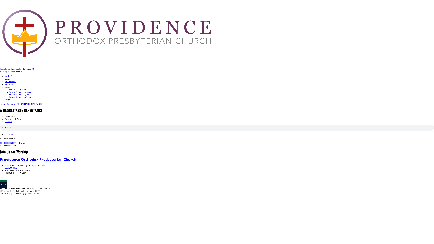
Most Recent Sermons (18, 89)
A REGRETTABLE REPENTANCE (29, 104)
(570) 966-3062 (11, 168)
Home (2, 104)
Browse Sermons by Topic (20, 97)
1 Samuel (8, 121)
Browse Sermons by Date (20, 94)
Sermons (11, 104)
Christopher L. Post (13, 119)
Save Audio (9, 134)
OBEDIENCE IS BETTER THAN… (12, 143)
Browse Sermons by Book (20, 92)
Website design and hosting (12, 193)
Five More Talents (34, 193)
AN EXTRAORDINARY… (9, 145)
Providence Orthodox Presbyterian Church (38, 159)
